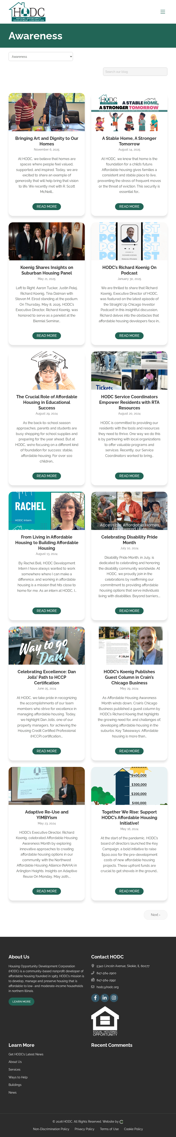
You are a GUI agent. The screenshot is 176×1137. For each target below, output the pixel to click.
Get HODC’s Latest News (26, 1054)
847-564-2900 (106, 973)
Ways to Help (18, 1077)
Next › (155, 915)
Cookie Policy (133, 1129)
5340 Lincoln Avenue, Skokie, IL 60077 (123, 966)
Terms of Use (109, 1129)
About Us (15, 1062)
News (13, 1092)
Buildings (15, 1085)
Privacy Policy (84, 1129)
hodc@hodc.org (108, 987)
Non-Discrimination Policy (51, 1129)
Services (14, 1069)
